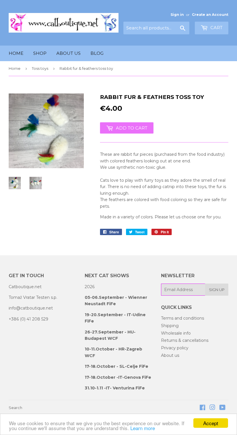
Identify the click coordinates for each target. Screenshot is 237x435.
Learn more (142, 428)
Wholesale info (176, 333)
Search (15, 407)
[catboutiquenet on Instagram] (212, 408)
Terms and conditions (182, 318)
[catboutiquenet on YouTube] (222, 408)
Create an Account (210, 14)
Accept (210, 423)
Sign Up (217, 289)
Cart (216, 27)
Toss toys (40, 68)
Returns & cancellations (184, 340)
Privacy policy (174, 347)
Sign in (177, 14)
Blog (96, 53)
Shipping (170, 325)
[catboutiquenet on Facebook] (202, 408)
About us (68, 53)
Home (16, 53)
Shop (40, 53)
